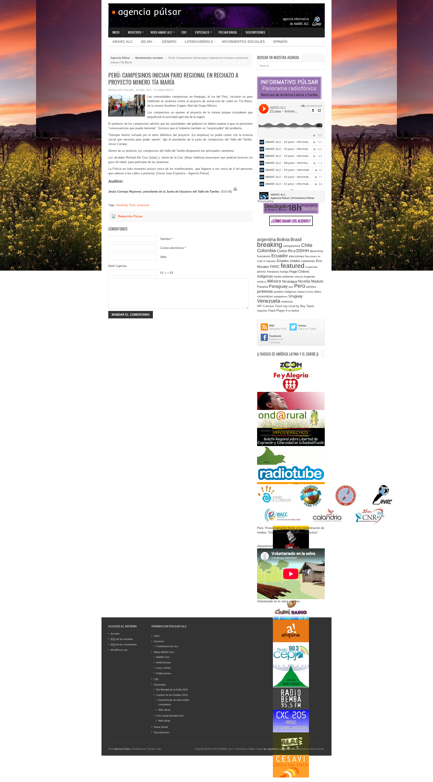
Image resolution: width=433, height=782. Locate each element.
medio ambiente (284, 276)
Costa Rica (286, 250)
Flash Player (276, 310)
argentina (266, 239)
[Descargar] (235, 191)
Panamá (262, 286)
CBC (184, 32)
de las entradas (122, 639)
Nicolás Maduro (310, 281)
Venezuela (268, 301)
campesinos (291, 246)
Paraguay (278, 286)
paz (291, 286)
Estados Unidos (288, 261)
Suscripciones (255, 32)
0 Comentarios (164, 90)
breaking (121, 205)
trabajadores (281, 296)
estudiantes (308, 261)
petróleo (311, 286)
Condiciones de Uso (167, 646)
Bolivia (283, 239)
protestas (143, 205)
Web (163, 257)
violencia (287, 301)
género (261, 271)
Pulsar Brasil (228, 32)
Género (169, 42)
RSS (271, 325)
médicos (261, 281)
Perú (132, 205)
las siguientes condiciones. (278, 749)
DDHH (302, 250)
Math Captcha (117, 266)
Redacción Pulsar (121, 90)
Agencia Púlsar (120, 58)
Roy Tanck (307, 306)
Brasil (296, 239)
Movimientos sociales (243, 42)
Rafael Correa (305, 291)
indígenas (265, 276)
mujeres (309, 276)
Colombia (266, 250)
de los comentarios (124, 644)
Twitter (302, 325)
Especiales (200, 32)
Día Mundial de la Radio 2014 (172, 689)
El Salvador (269, 261)
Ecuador (279, 255)
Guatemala (311, 267)
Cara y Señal (163, 668)
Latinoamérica (197, 42)
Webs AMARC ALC (159, 32)
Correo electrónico (173, 248)
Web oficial (164, 709)
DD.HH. (145, 42)
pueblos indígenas (285, 291)
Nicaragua (289, 281)
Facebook (275, 336)
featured (292, 265)
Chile (306, 245)
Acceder (115, 633)
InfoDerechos (163, 662)
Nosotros (132, 32)
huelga (284, 271)
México (274, 281)
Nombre (166, 239)
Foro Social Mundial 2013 (170, 715)
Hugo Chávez (299, 271)
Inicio (116, 32)
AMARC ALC (122, 42)
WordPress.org (119, 650)
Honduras (273, 271)
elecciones (296, 256)
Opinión (280, 42)
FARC (275, 267)
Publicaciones (163, 673)
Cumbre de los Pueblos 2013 (172, 695)
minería (299, 276)
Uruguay (295, 296)
